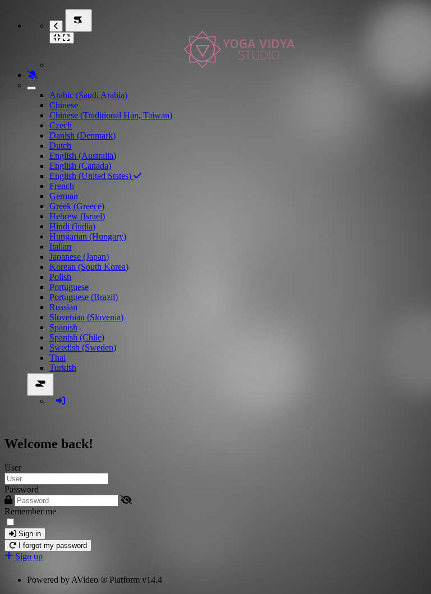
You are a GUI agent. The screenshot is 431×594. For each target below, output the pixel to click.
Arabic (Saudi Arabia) (88, 95)
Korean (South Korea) (89, 266)
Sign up (28, 556)
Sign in (28, 533)
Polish (60, 277)
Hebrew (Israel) (77, 216)
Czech (60, 125)
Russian (63, 307)
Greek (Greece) (76, 206)
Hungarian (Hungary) (87, 236)
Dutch (60, 145)
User (12, 467)
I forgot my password (51, 545)
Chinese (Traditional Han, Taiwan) (110, 115)
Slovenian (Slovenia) (86, 317)
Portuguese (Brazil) (83, 297)
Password (21, 489)
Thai (57, 357)
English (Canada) (80, 166)
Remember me (30, 511)
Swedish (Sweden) (82, 347)
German (63, 196)
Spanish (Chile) (76, 337)
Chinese (63, 105)
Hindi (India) (72, 226)
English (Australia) (82, 155)
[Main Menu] (78, 20)
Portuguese (69, 287)
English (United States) (91, 176)
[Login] (60, 401)
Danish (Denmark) (82, 135)
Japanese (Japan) (79, 256)
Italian (60, 246)
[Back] (56, 26)
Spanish (63, 327)
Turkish (62, 367)
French (61, 186)
